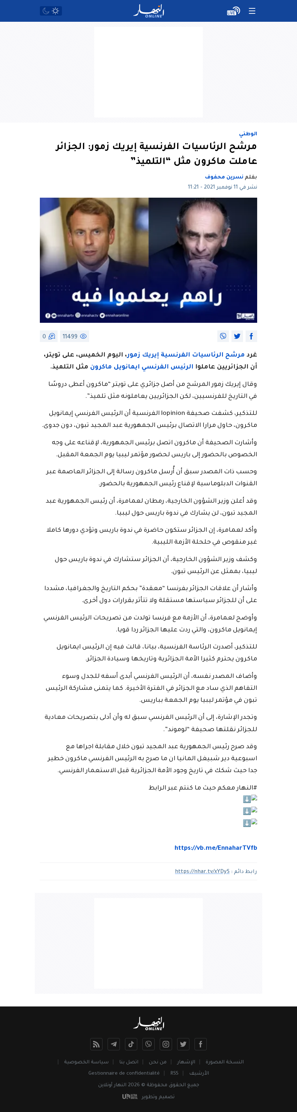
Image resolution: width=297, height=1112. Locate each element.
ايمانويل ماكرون (115, 367)
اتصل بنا (128, 1062)
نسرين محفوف (224, 178)
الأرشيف (199, 1073)
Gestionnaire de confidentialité (124, 1073)
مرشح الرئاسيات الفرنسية (203, 355)
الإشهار (186, 1062)
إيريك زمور (144, 355)
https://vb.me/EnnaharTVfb (216, 848)
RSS (174, 1073)
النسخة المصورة (225, 1062)
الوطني (248, 134)
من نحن (158, 1062)
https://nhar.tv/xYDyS (202, 872)
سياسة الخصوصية (86, 1062)
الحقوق (177, 1085)
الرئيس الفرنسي (167, 367)
